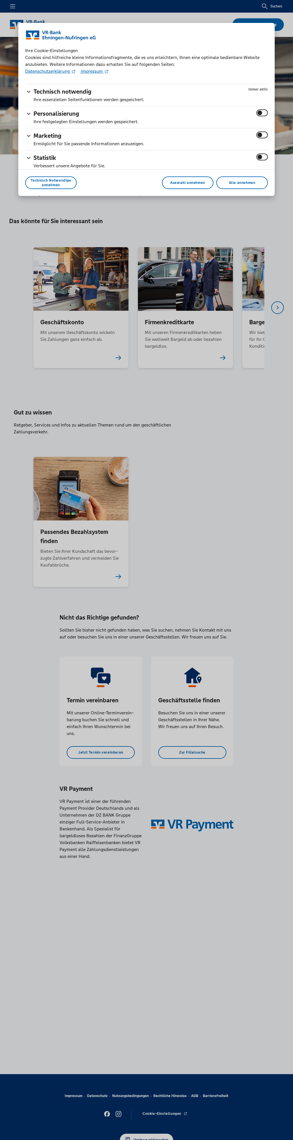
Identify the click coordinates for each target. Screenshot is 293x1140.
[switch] (262, 112)
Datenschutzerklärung (48, 71)
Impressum (92, 71)
